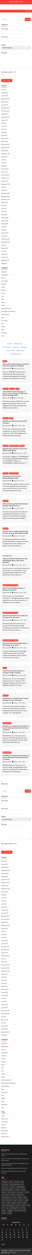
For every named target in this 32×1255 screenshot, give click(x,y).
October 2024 (4, 95)
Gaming (3, 302)
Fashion (3, 287)
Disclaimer (24, 347)
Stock (2, 329)
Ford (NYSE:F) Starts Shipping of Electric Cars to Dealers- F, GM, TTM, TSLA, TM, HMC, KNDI (15, 393)
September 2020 (5, 199)
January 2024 (4, 105)
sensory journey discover (8, 1205)
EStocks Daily (17, 1250)
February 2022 (4, 169)
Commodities (4, 281)
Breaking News (4, 275)
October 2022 (4, 150)
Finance (3, 293)
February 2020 (5, 217)
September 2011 (5, 260)
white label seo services (20, 1210)
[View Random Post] (26, 11)
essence (13, 1194)
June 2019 (3, 226)
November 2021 (5, 178)
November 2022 (5, 147)
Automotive (4, 271)
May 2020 (3, 208)
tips (7, 1207)
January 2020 (4, 220)
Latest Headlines (5, 314)
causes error (5, 1187)
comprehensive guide (7, 1189)
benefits (17, 1181)
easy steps (20, 1192)
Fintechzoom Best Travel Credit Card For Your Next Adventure (15, 616)
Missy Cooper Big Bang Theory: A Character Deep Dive (14, 589)
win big (3, 1213)
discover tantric (12, 1192)
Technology (4, 332)
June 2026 (3, 89)
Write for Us (20, 350)
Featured (3, 290)
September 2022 (5, 153)
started (23, 1205)
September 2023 (5, 117)
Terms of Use (7, 347)
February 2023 (4, 138)
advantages (4, 1181)
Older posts (4, 784)
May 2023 (3, 129)
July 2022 (3, 159)
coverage (17, 1189)
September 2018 (5, 242)
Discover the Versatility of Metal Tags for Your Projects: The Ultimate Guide (15, 532)
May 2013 (3, 245)
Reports (3, 326)
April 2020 (4, 211)
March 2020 (4, 214)
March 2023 (4, 135)
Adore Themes (11, 1252)
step (28, 1205)
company (12, 1187)
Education (3, 284)
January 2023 (4, 141)
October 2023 (4, 114)
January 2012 (4, 254)
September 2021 (5, 184)
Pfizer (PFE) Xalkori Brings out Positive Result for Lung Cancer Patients (16, 365)
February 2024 (4, 102)
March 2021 (4, 190)
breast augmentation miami (16, 1184)
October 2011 (4, 257)
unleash (4, 1210)
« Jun (2, 1244)
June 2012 (3, 251)
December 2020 (5, 193)
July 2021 (3, 187)
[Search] (29, 11)
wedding (10, 1210)
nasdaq (26, 1200)
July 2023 (3, 123)
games (14, 1197)
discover (4, 1192)
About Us (16, 347)
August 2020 (4, 202)
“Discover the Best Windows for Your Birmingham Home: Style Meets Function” (15, 560)
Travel (2, 336)
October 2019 (4, 223)
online (3, 1202)
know (15, 1200)
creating (23, 1189)
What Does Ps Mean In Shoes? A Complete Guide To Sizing (13, 672)
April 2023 (3, 132)
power (24, 1202)
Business (3, 278)
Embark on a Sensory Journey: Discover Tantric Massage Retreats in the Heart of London (16, 728)
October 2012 (4, 248)
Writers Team (18, 344)
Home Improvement (6, 308)
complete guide (20, 1187)
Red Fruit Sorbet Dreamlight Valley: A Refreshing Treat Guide (15, 644)
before (11, 1181)
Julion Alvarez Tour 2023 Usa (8, 311)
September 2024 (5, 99)
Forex (2, 299)
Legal (2, 317)
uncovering (22, 1207)
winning (9, 1213)
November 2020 (5, 196)
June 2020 (4, 205)
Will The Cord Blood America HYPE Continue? (15, 422)
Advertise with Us (16, 354)
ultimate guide (13, 1207)
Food (2, 296)
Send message (6, 80)
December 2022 (5, 144)
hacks (20, 1197)
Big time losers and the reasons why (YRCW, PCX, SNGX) (15, 449)
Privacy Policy (10, 350)
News (2, 323)
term (3, 1207)
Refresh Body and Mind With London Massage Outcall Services (15, 505)
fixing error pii (20, 1194)
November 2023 (5, 111)
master (20, 1200)
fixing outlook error (6, 1197)
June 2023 (3, 126)
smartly (18, 1205)
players (19, 1202)
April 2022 (3, 166)
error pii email (5, 1194)
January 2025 (4, 92)
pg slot (8, 1202)
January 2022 (4, 172)
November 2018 (5, 239)
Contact (10, 344)
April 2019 (3, 230)
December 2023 (5, 108)
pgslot (14, 1202)
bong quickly (5, 1184)
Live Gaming (4, 320)
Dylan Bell (6, 368)
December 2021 (5, 175)
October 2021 (4, 181)
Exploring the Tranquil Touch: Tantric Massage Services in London (16, 699)
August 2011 (4, 263)
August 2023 (4, 120)
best (22, 1181)
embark (27, 1192)
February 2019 (4, 233)
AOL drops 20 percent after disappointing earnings (12, 477)
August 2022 (4, 156)
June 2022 (3, 162)
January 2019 (4, 236)
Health (3, 305)
